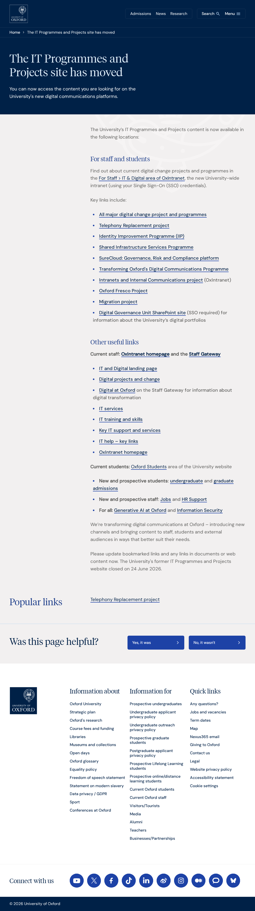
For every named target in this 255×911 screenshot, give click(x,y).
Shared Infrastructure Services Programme (146, 247)
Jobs (165, 499)
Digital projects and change (129, 379)
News (161, 13)
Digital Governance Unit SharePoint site (142, 313)
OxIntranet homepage (123, 452)
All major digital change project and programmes (153, 215)
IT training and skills (121, 419)
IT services (111, 409)
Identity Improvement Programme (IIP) (141, 236)
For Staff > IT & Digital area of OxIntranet (142, 178)
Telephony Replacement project (134, 225)
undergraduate (186, 481)
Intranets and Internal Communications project (151, 280)
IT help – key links (118, 441)
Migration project (118, 302)
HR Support (194, 499)
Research (178, 13)
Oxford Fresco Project (123, 291)
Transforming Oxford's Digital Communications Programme (164, 269)
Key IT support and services (130, 430)
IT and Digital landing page (128, 369)
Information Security (200, 510)
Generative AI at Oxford (140, 510)
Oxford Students (149, 467)
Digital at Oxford (117, 390)
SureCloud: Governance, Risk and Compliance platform (159, 258)
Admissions (140, 13)
